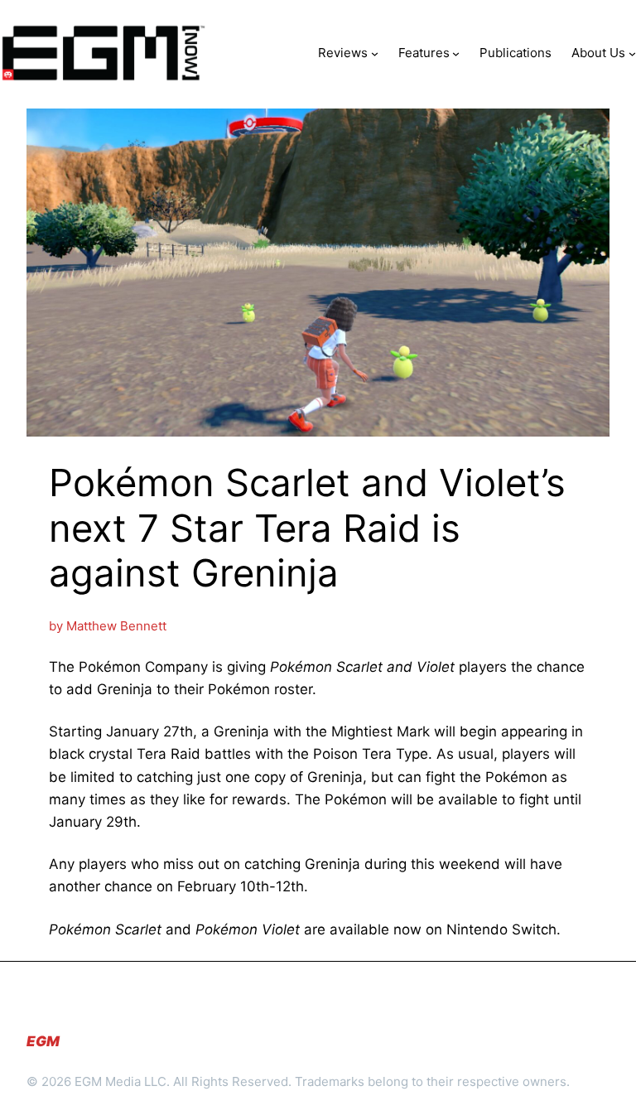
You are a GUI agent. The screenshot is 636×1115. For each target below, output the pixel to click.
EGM (43, 1041)
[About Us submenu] (632, 52)
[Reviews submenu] (374, 52)
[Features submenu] (456, 52)
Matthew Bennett (116, 626)
